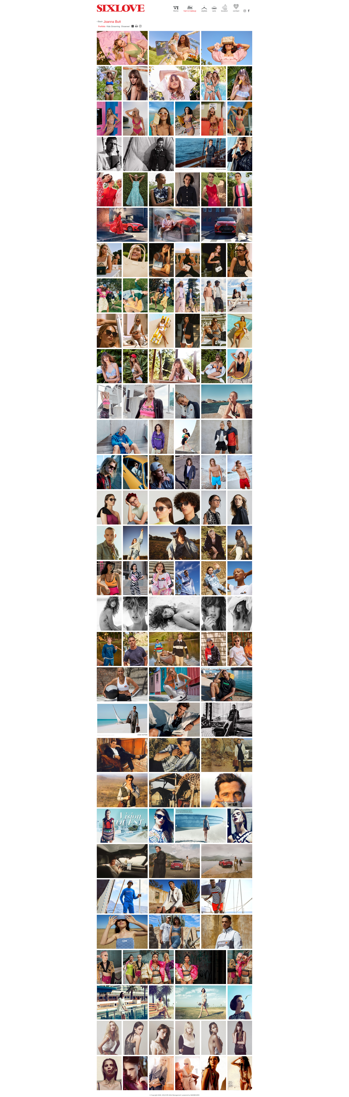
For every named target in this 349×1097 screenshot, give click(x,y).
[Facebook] (248, 11)
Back (100, 21)
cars (214, 10)
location (224, 10)
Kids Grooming (113, 26)
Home (175, 10)
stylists (204, 10)
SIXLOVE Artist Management (121, 8)
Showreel (125, 26)
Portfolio (101, 26)
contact (236, 10)
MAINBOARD (194, 1095)
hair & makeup (190, 10)
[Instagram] (244, 11)
